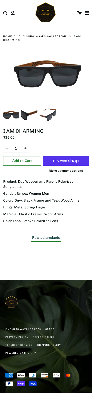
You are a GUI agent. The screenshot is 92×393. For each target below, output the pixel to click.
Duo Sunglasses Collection (42, 36)
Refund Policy (44, 337)
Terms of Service (18, 345)
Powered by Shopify (20, 353)
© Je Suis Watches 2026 (23, 329)
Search (50, 329)
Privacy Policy (16, 337)
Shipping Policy (49, 345)
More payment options (66, 171)
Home (7, 36)
